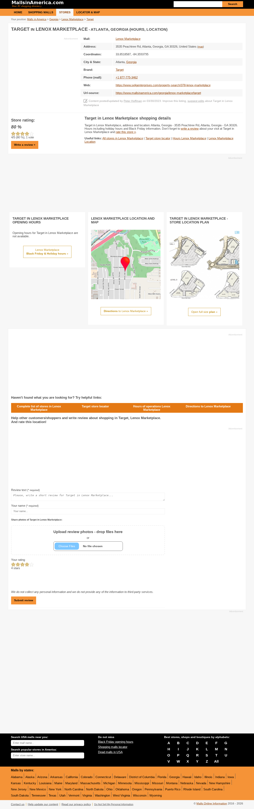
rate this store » (126, 132)
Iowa (231, 777)
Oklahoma (122, 789)
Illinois (208, 777)
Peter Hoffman (133, 101)
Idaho (197, 777)
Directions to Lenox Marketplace (208, 406)
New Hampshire (219, 783)
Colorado (86, 777)
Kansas (16, 783)
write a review (190, 128)
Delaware (120, 777)
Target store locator (157, 138)
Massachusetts (90, 783)
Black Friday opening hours (115, 741)
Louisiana (45, 783)
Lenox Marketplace (128, 38)
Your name (24, 505)
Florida (162, 777)
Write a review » (24, 144)
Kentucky (30, 783)
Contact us (17, 804)
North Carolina (73, 789)
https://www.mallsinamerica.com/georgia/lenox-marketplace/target (158, 93)
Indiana (220, 777)
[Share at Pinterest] (239, 28)
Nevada (201, 783)
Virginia (87, 795)
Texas (52, 795)
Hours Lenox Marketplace (189, 138)
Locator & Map (88, 12)
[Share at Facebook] (223, 28)
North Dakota (94, 789)
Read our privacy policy (76, 804)
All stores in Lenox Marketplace (122, 138)
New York (55, 789)
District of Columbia (142, 777)
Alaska (29, 777)
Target (120, 69)
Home (18, 12)
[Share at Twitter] (231, 28)
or (88, 534)
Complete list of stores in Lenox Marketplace (39, 408)
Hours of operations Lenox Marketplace (151, 408)
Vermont (73, 795)
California (72, 777)
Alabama (16, 777)
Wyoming (155, 795)
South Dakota (20, 795)
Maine (58, 783)
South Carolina (212, 789)
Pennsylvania (153, 789)
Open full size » (204, 311)
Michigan (109, 783)
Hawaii (187, 777)
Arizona (42, 777)
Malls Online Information (211, 803)
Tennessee (39, 795)
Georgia (174, 777)
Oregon (137, 789)
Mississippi (142, 783)
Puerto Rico (172, 789)
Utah (62, 795)
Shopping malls (40, 12)
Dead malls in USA (110, 752)
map (200, 46)
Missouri (157, 783)
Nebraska (186, 783)
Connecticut (103, 777)
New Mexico (38, 789)
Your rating (18, 559)
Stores (64, 12)
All (216, 761)
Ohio (109, 789)
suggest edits (196, 101)
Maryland (71, 783)
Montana (171, 783)
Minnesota (125, 783)
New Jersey (19, 789)
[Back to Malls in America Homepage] (69, 4)
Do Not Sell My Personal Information (113, 804)
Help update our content (43, 804)
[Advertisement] (44, 68)
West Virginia (121, 795)
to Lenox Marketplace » (126, 311)
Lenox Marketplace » (47, 251)
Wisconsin (139, 795)
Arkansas (56, 777)
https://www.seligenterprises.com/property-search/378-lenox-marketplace (163, 85)
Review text (25, 490)
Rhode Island (191, 789)
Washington (102, 795)
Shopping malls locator (112, 747)
